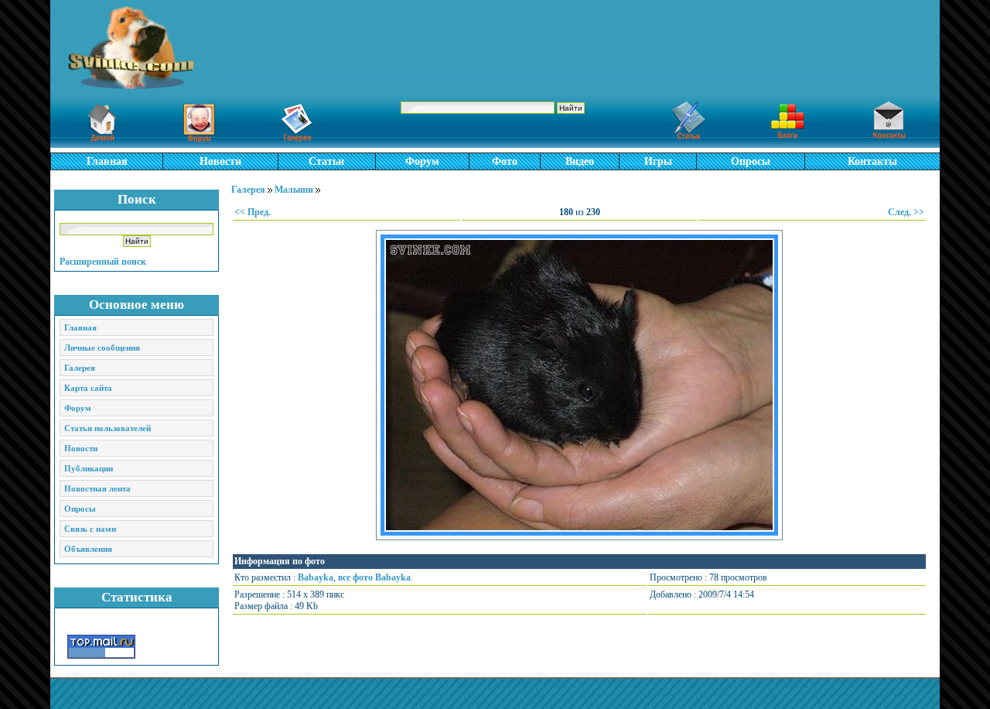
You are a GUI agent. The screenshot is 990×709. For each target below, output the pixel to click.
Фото (504, 161)
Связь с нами (90, 528)
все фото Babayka (374, 577)
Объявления (88, 548)
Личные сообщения (102, 347)
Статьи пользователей (107, 428)
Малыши (294, 189)
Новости (220, 161)
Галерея (79, 367)
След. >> (906, 212)
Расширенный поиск (103, 261)
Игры (658, 161)
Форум (422, 161)
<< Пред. (252, 212)
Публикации (88, 468)
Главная (107, 161)
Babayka (315, 577)
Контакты (872, 161)
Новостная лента (97, 488)
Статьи (326, 161)
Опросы (750, 161)
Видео (579, 161)
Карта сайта (88, 387)
